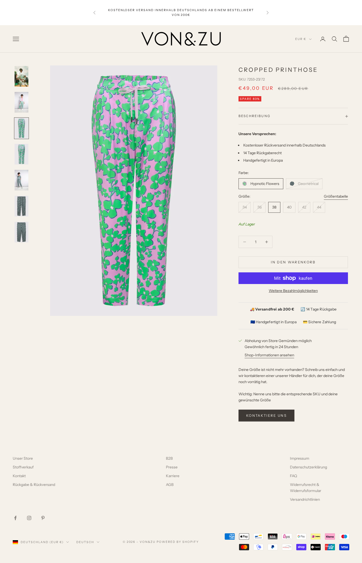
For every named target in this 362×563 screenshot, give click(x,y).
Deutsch (85, 542)
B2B (169, 458)
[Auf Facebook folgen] (15, 518)
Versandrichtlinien (305, 499)
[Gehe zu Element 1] (21, 76)
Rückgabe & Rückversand (34, 484)
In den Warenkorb (293, 262)
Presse (172, 467)
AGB (170, 484)
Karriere (172, 475)
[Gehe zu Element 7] (21, 232)
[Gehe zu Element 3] (21, 128)
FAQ (293, 475)
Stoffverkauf (23, 467)
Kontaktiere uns (266, 415)
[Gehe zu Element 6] (21, 206)
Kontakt (19, 475)
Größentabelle (336, 196)
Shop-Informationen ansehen (269, 355)
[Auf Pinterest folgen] (43, 518)
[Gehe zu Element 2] (21, 102)
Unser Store (23, 458)
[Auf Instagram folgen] (29, 518)
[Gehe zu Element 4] (21, 154)
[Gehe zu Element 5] (21, 180)
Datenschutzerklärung (308, 467)
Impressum (299, 458)
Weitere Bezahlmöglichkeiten (293, 290)
